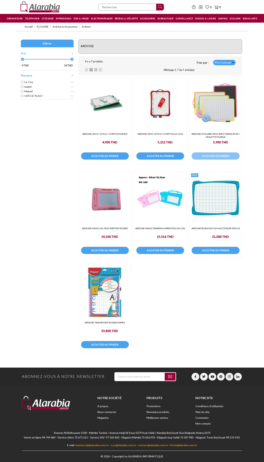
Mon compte (203, 423)
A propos (102, 406)
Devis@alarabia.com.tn (183, 445)
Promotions (153, 406)
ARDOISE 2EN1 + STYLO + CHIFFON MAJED (104, 133)
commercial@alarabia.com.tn (92, 445)
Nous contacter (106, 412)
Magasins (103, 417)
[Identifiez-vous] (200, 7)
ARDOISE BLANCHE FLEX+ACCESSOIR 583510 (216, 228)
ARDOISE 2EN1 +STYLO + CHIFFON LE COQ (160, 133)
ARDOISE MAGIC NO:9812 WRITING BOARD (105, 228)
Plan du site (202, 412)
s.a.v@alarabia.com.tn (123, 445)
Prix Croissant (223, 62)
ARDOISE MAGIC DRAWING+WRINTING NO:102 (160, 228)
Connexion (202, 417)
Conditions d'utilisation (209, 406)
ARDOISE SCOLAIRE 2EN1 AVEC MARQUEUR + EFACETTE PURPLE (216, 135)
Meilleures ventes (157, 417)
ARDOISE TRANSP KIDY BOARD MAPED (105, 322)
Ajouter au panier (104, 156)
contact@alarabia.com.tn (153, 445)
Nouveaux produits (157, 412)
